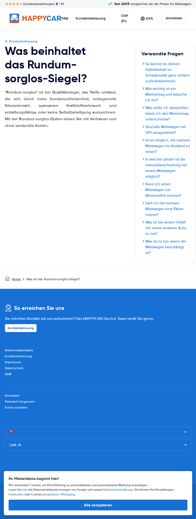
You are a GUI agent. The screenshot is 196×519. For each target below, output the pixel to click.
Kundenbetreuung (91, 18)
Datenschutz (14, 368)
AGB (8, 374)
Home (16, 279)
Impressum (13, 362)
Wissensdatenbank (19, 350)
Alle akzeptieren (98, 505)
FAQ (64, 18)
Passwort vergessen (20, 402)
